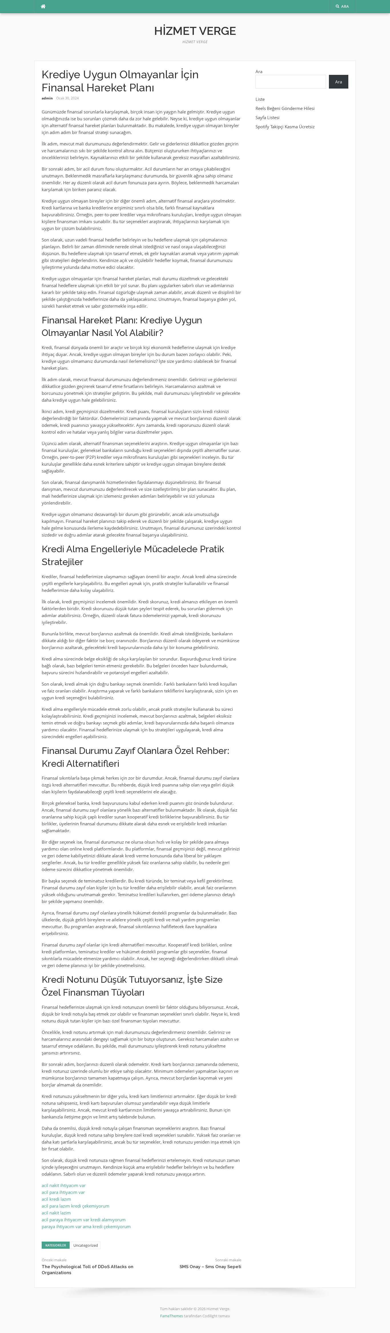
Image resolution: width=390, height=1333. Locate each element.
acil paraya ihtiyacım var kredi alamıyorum (84, 1219)
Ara (259, 71)
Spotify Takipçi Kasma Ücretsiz (285, 126)
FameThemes (171, 1315)
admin (47, 98)
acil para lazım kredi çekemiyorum (75, 1206)
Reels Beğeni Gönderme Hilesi (285, 108)
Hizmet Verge (195, 30)
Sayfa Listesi (268, 117)
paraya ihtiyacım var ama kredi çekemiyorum (86, 1226)
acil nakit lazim (56, 1213)
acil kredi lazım (56, 1199)
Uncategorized (85, 1245)
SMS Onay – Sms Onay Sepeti (210, 1266)
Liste (260, 99)
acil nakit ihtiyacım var (64, 1185)
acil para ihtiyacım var (63, 1192)
